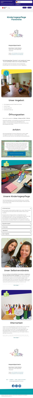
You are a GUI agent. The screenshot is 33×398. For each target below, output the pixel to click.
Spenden (24, 7)
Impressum (10, 395)
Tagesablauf (5, 230)
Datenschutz (6, 395)
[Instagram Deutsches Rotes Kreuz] (16, 386)
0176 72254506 (15, 53)
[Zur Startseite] (6, 7)
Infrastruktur (5, 227)
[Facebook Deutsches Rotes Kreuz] (13, 386)
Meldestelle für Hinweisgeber (22, 395)
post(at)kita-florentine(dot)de (17, 54)
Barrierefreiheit (15, 395)
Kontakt (2, 395)
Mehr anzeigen (16, 285)
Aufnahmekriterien (6, 208)
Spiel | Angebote (5, 233)
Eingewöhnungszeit (6, 223)
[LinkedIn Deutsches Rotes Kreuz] (19, 386)
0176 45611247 (20, 53)
